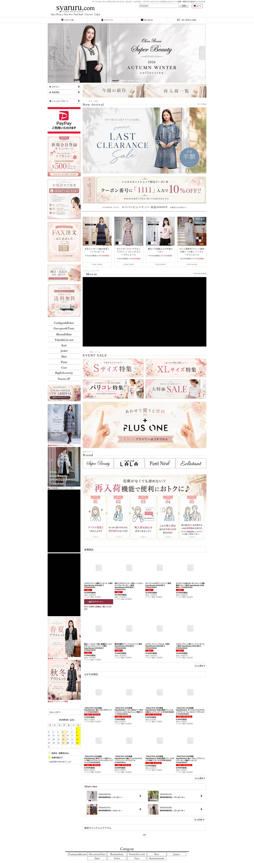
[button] (67, 20)
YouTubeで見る (200, 273)
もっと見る (199, 666)
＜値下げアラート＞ (95, 602)
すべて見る (202, 104)
